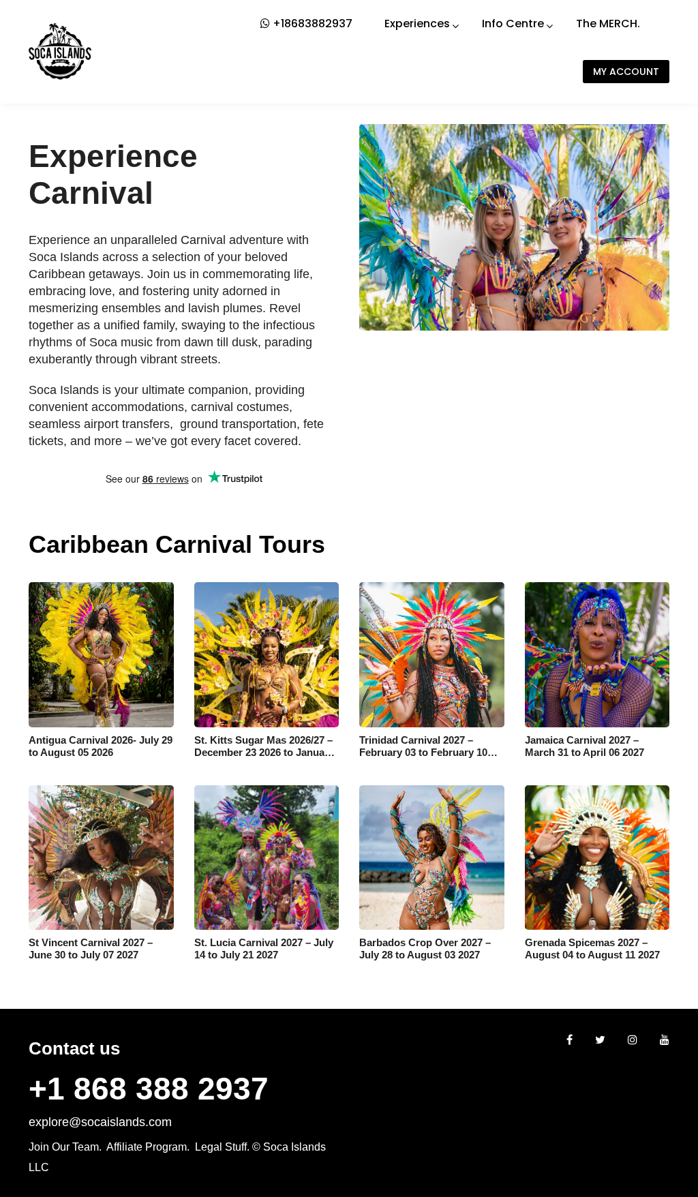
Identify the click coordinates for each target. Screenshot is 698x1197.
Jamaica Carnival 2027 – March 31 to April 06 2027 (584, 746)
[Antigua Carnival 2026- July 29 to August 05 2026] (101, 654)
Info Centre (513, 23)
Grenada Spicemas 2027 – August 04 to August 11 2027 (592, 948)
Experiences (417, 23)
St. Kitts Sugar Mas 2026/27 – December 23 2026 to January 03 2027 (264, 752)
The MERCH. (608, 23)
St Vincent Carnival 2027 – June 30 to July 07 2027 (91, 948)
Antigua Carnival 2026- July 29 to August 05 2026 (100, 746)
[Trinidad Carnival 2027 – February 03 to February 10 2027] (431, 654)
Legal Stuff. (222, 1147)
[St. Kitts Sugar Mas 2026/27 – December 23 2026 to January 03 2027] (266, 654)
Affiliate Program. (147, 1147)
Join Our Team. (65, 1147)
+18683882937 (311, 23)
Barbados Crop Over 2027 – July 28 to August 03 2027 (425, 948)
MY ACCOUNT (626, 71)
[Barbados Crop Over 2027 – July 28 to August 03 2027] (431, 857)
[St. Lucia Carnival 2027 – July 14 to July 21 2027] (266, 857)
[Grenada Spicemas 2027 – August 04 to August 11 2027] (597, 857)
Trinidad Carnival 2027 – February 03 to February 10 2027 (423, 752)
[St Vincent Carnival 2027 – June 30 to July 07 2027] (101, 857)
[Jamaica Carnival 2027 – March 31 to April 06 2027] (597, 654)
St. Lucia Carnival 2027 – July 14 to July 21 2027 (263, 948)
